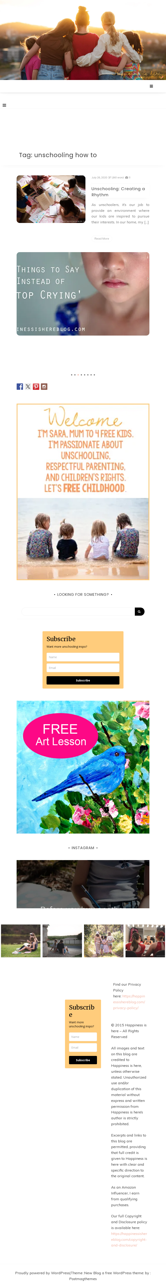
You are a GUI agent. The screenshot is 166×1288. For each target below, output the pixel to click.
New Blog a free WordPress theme (113, 1273)
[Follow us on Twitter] (28, 386)
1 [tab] (71, 374)
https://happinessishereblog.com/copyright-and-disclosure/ (129, 1239)
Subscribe (83, 680)
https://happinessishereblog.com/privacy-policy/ (129, 1002)
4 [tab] (81, 374)
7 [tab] (91, 374)
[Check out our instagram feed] (44, 386)
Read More (102, 238)
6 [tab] (87, 374)
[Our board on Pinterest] (36, 386)
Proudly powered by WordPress (42, 1273)
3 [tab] (78, 374)
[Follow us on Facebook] (20, 386)
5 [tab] (84, 374)
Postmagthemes (83, 1278)
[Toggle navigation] (4, 105)
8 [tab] (94, 374)
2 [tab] (75, 374)
